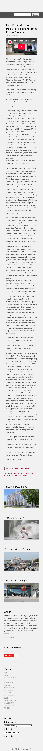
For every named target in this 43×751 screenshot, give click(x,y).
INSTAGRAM (9, 695)
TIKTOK (7, 708)
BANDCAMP (9, 703)
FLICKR (7, 685)
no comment (25, 468)
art (13, 468)
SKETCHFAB (9, 705)
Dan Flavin (25, 473)
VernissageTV (9, 470)
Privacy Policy (9, 637)
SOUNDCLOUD (10, 700)
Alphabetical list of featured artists (18, 740)
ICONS (7, 698)
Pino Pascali (22, 475)
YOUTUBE (8, 675)
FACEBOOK (8, 683)
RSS (5, 673)
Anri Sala (17, 473)
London (17, 468)
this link (29, 99)
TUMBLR (7, 693)
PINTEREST (8, 690)
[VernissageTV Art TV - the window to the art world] (15, 6)
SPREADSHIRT (9, 688)
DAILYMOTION (10, 678)
